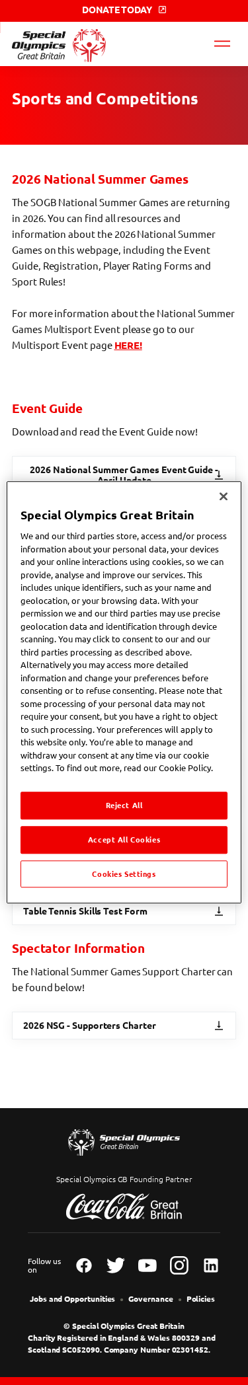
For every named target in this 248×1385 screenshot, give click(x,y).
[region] (123, 692)
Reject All (124, 805)
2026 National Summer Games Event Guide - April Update (124, 475)
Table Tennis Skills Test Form (85, 911)
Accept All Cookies (124, 839)
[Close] (223, 496)
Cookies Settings (123, 874)
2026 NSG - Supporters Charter (89, 1025)
